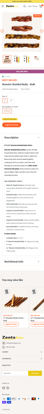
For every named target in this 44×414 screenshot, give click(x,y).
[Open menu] (3, 6)
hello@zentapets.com (13, 343)
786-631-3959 (10, 347)
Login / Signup (32, 6)
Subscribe (35, 373)
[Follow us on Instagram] (7, 387)
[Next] (41, 31)
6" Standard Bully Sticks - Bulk (14, 319)
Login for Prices (11, 324)
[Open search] (24, 6)
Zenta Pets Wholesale (10, 89)
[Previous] (2, 31)
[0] (40, 6)
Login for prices (11, 125)
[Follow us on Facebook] (3, 387)
